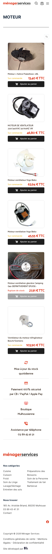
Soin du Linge (10, 482)
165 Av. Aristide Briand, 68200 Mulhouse (24, 505)
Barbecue (32, 485)
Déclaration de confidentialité (28, 542)
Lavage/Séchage (12, 485)
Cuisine (7, 471)
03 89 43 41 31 (26, 434)
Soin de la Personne (37, 478)
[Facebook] (47, 521)
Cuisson (7, 474)
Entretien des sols (12, 489)
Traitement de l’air (36, 482)
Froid (6, 478)
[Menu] (47, 3)
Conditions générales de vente (19, 539)
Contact (7, 513)
